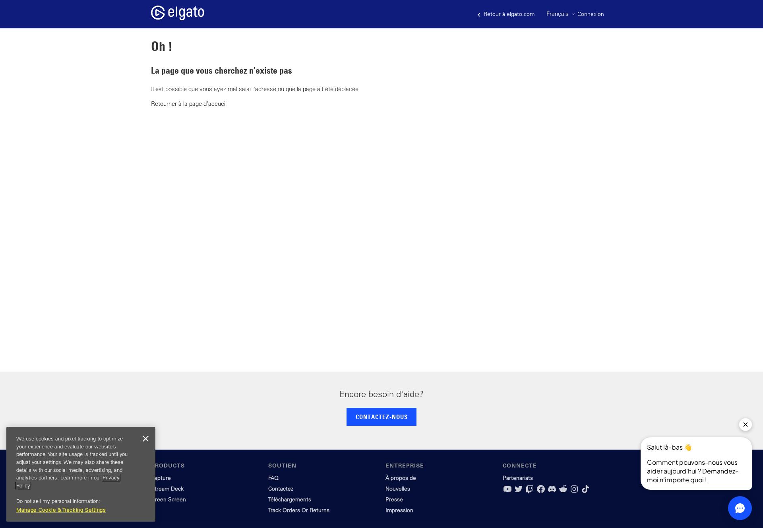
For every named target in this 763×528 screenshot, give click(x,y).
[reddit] (563, 491)
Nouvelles (397, 488)
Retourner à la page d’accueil (189, 103)
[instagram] (574, 491)
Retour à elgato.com (508, 14)
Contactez (280, 488)
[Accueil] (177, 18)
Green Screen (168, 499)
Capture (161, 477)
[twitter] (518, 491)
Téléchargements (289, 499)
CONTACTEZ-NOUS (382, 416)
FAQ (273, 477)
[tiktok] (585, 491)
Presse (394, 499)
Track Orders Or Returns (298, 510)
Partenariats (518, 477)
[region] (80, 474)
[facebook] (541, 491)
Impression (399, 510)
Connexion (590, 14)
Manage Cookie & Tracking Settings (61, 510)
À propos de (400, 477)
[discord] (552, 491)
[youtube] (507, 491)
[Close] (145, 439)
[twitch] (529, 491)
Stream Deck (167, 488)
